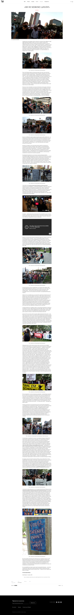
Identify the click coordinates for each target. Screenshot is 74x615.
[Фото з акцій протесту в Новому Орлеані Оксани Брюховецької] (37, 61)
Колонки (37, 10)
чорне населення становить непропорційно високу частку (32, 445)
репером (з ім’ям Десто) (41, 466)
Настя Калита (20, 582)
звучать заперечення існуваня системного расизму (38, 185)
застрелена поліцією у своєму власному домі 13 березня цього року (34, 490)
